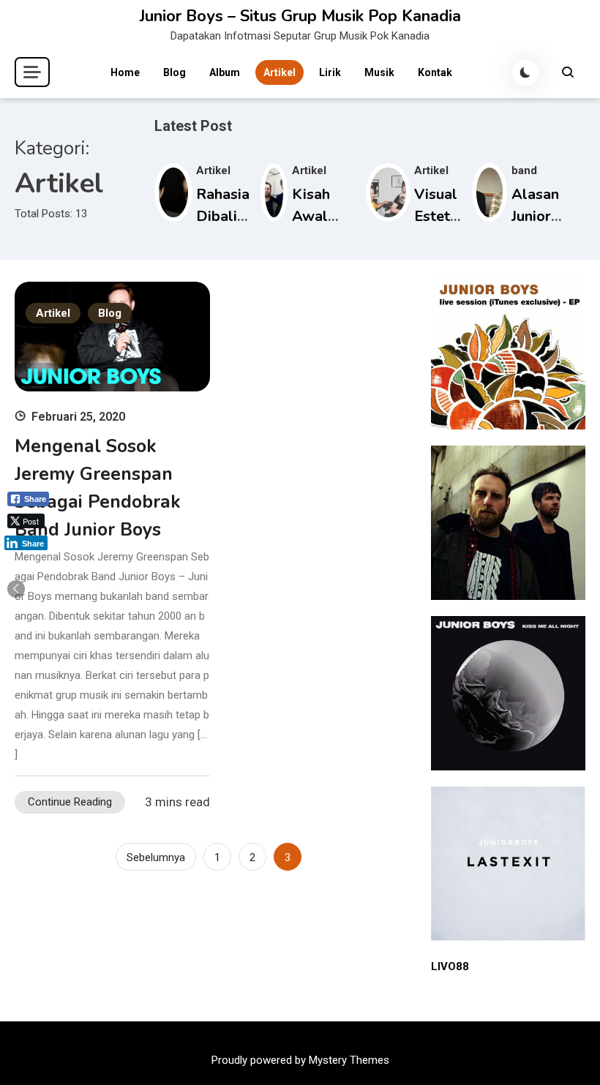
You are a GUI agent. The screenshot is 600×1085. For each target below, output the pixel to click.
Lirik (330, 72)
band (524, 170)
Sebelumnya (156, 857)
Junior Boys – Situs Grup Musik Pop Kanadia (300, 16)
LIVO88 (450, 966)
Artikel (279, 72)
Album (224, 72)
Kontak (435, 72)
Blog (174, 72)
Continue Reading (70, 801)
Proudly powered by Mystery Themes (300, 1060)
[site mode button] (525, 72)
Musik (379, 72)
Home (125, 72)
